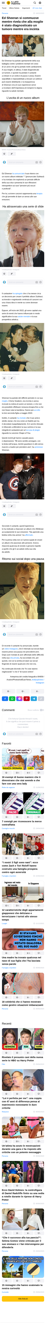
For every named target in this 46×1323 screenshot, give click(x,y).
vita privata (14, 658)
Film (3, 1064)
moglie (5, 401)
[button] (8, 691)
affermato (29, 535)
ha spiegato (17, 293)
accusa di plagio (33, 430)
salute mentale (24, 317)
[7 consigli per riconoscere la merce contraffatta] (23, 803)
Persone (5, 13)
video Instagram (11, 649)
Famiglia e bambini (9, 876)
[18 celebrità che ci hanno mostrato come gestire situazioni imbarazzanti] (23, 984)
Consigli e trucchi (8, 828)
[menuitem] (4, 8)
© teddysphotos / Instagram (10, 270)
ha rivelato (21, 418)
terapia (39, 194)
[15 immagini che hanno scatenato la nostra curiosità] (23, 1267)
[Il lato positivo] (13, 3)
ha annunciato (18, 174)
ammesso (39, 447)
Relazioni (5, 1112)
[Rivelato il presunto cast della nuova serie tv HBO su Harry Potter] (23, 1039)
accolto (37, 410)
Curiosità (5, 1292)
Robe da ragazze (8, 787)
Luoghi (4, 923)
